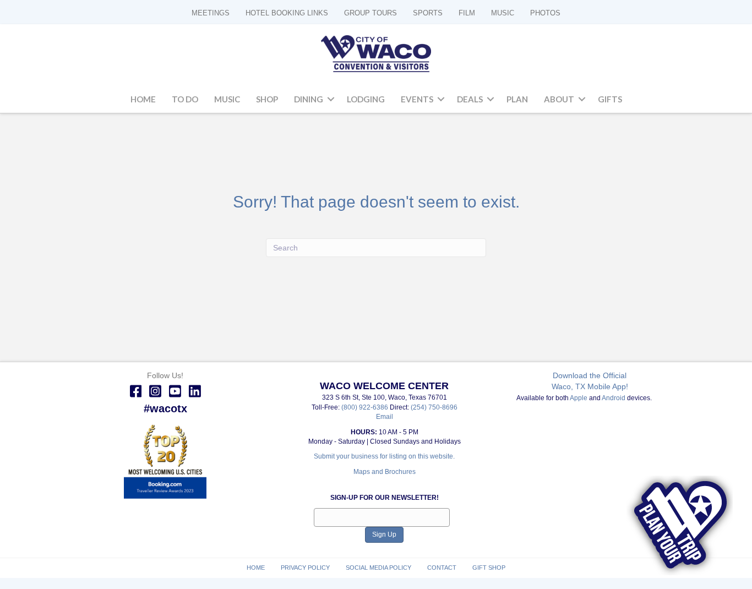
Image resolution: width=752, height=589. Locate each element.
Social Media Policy (378, 567)
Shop (267, 99)
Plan (517, 99)
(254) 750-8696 (434, 407)
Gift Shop (488, 567)
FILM (467, 13)
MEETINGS (211, 13)
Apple (578, 398)
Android (613, 398)
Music (227, 99)
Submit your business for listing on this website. (384, 456)
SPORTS (428, 13)
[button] (331, 99)
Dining (308, 99)
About (559, 99)
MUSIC (502, 13)
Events (417, 99)
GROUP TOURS (370, 13)
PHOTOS (545, 13)
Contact (441, 567)
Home (143, 99)
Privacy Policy (305, 567)
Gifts (610, 99)
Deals (470, 99)
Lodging (366, 99)
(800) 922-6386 (365, 407)
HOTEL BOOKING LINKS (287, 13)
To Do (185, 99)
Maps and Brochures (384, 472)
